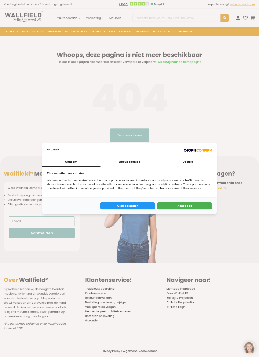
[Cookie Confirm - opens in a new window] (198, 150)
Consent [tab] (71, 162)
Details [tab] (188, 162)
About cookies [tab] (129, 162)
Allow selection (128, 206)
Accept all (184, 206)
